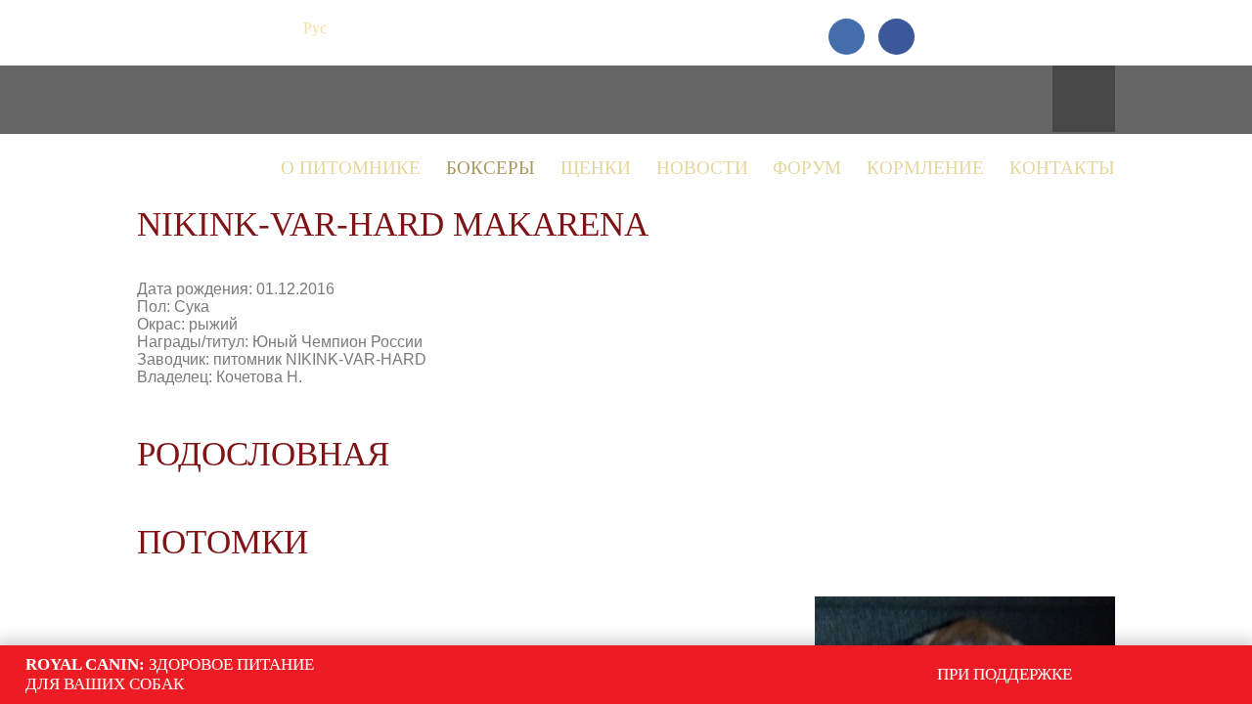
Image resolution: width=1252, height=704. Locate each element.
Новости (702, 167)
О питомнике (351, 167)
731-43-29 (1044, 27)
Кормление (925, 167)
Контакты (1062, 167)
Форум (807, 167)
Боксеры (490, 167)
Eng (351, 28)
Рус (315, 28)
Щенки (595, 167)
